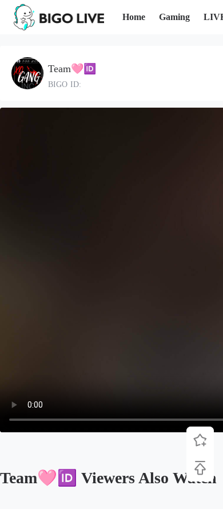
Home (133, 17)
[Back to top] (200, 468)
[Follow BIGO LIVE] (200, 440)
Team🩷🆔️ (72, 68)
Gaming (174, 17)
